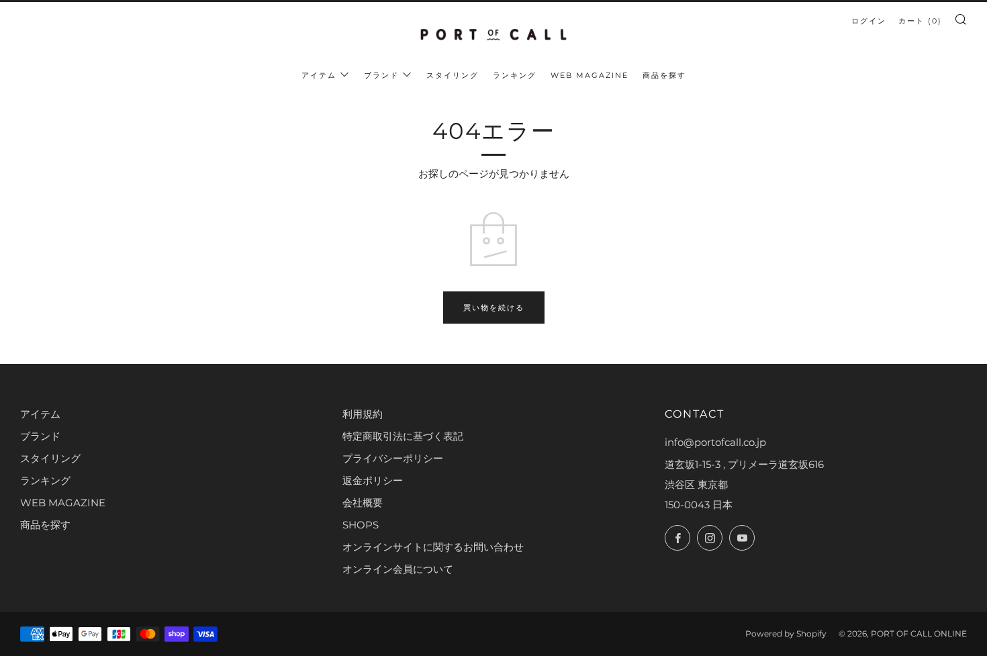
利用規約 (362, 414)
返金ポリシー (372, 480)
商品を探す (664, 75)
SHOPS (360, 524)
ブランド (381, 75)
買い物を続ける (493, 307)
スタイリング (452, 75)
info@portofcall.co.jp (715, 442)
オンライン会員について (397, 569)
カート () (920, 21)
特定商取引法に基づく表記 (402, 436)
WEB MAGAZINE (589, 75)
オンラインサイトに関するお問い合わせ (433, 547)
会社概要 (362, 502)
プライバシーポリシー (392, 458)
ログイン (868, 21)
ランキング (514, 75)
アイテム (318, 75)
